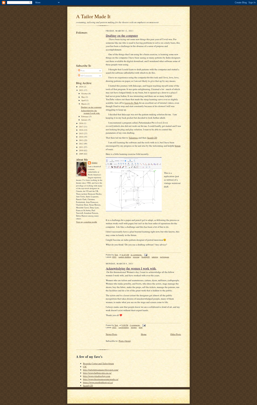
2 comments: (135, 325)
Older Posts (175, 334)
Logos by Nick (132, 102)
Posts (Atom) (125, 340)
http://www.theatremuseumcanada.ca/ (100, 379)
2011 (81, 147)
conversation (124, 327)
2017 (81, 126)
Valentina (133, 137)
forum (177, 145)
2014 (81, 136)
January (84, 119)
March (84, 103)
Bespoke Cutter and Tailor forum (98, 363)
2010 (81, 150)
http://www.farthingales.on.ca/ (97, 373)
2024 (81, 86)
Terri (94, 163)
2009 (81, 153)
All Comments (86, 75)
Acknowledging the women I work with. (90, 112)
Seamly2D (152, 137)
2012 (81, 143)
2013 (81, 140)
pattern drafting (125, 257)
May (83, 97)
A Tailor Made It (93, 16)
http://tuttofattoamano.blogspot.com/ (100, 369)
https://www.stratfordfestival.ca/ (98, 382)
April (83, 100)
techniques (164, 257)
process (136, 257)
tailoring (155, 257)
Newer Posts (111, 334)
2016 (81, 130)
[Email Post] (145, 255)
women (134, 327)
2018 (81, 123)
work (140, 327)
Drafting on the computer (91, 107)
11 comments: (136, 255)
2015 (81, 133)
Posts (82, 70)
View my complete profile (86, 222)
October (84, 93)
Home (144, 334)
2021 (81, 90)
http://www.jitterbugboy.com (96, 376)
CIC (85, 366)
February (85, 116)
